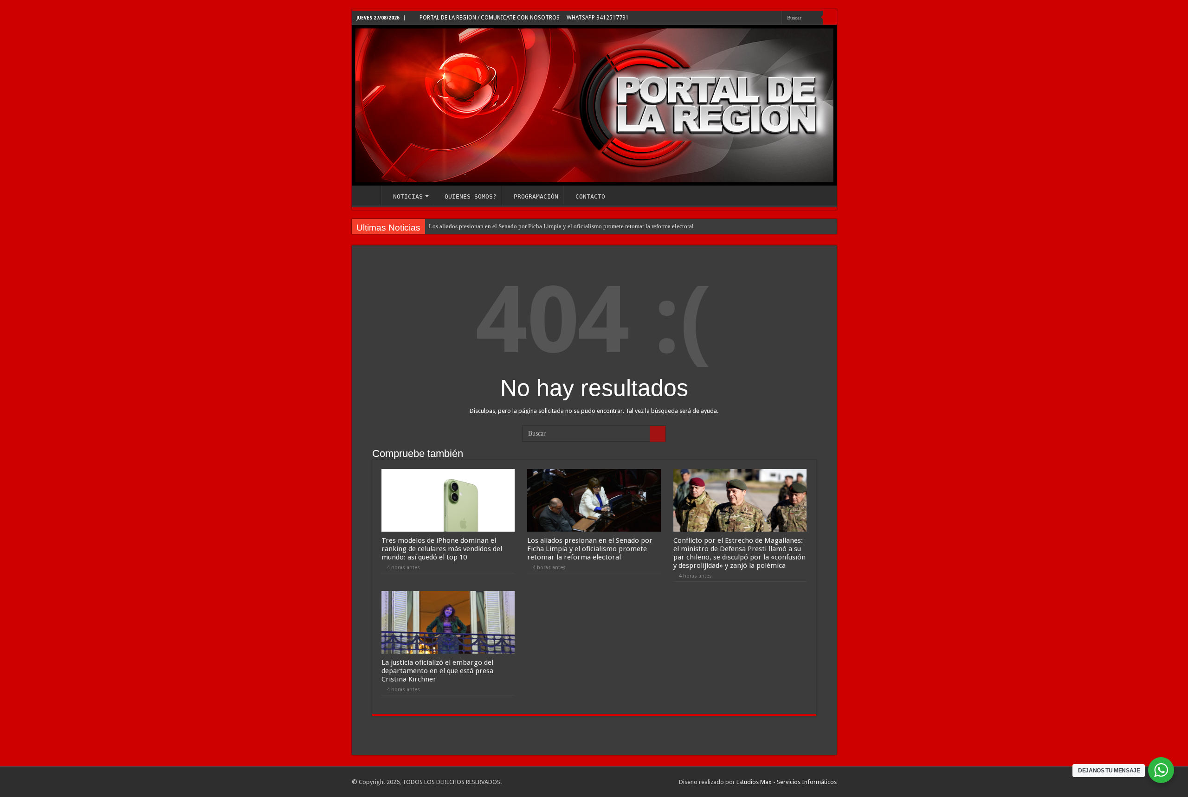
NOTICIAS (408, 196)
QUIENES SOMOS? (471, 196)
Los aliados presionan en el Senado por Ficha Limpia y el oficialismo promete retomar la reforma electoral (561, 226)
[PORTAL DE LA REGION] (594, 105)
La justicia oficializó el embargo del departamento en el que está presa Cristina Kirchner (437, 670)
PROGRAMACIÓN (536, 196)
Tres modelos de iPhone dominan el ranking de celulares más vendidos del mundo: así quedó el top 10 (441, 548)
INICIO (368, 195)
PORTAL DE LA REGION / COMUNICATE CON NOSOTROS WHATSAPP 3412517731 (523, 17)
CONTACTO (590, 196)
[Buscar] (830, 18)
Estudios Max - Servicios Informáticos (786, 781)
